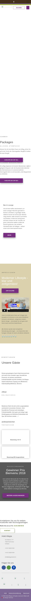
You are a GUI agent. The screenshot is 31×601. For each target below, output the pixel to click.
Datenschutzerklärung (15, 593)
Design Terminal (9, 597)
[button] (28, 1)
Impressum (26, 593)
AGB (5, 593)
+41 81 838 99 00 (19, 526)
